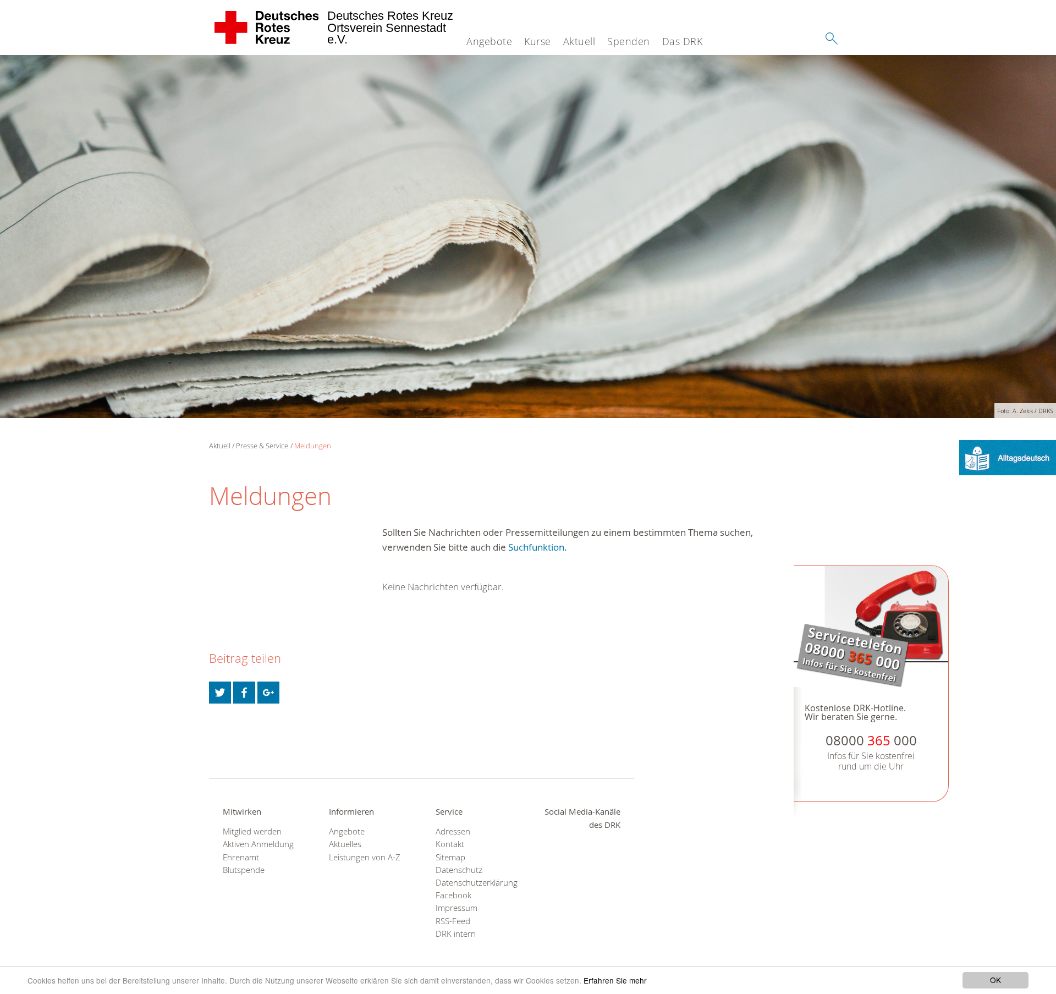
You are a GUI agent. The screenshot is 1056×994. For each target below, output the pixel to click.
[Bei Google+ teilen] (268, 693)
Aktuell (579, 41)
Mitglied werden (252, 831)
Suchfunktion (536, 547)
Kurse (537, 41)
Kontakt (450, 844)
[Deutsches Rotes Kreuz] (267, 27)
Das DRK (682, 41)
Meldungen (312, 446)
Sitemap (450, 857)
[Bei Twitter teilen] (220, 693)
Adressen (453, 831)
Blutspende (244, 870)
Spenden (628, 41)
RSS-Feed (453, 921)
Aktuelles (345, 844)
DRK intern (456, 934)
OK (995, 979)
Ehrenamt (241, 857)
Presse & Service (262, 446)
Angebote (489, 41)
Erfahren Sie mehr (615, 980)
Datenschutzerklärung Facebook (475, 888)
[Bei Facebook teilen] (244, 693)
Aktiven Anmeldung (258, 844)
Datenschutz (459, 870)
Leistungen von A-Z (364, 857)
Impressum (456, 908)
